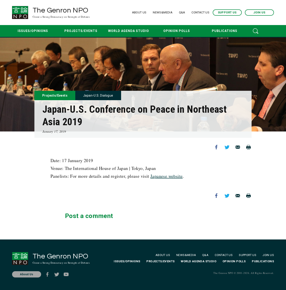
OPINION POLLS (176, 31)
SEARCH (255, 31)
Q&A (182, 12)
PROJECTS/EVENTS (80, 31)
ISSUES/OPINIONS (33, 31)
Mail (238, 147)
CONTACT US (200, 12)
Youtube (66, 274)
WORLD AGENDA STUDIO (128, 31)
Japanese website (166, 176)
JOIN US (259, 12)
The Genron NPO (61, 12)
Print (248, 147)
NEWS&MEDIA (162, 12)
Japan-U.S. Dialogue (98, 95)
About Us (26, 274)
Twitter (227, 147)
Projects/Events (54, 95)
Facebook (216, 147)
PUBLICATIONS (224, 31)
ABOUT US (139, 12)
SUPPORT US (227, 12)
